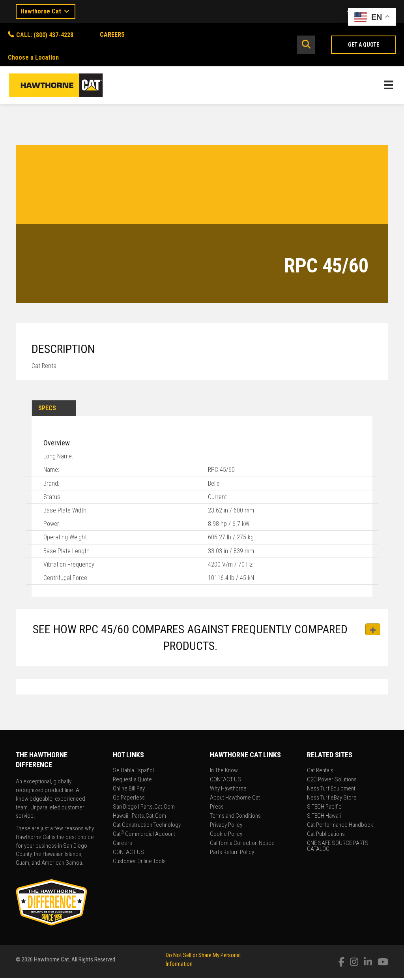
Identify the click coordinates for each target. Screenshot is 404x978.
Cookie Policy (226, 834)
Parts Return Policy (232, 852)
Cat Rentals (320, 771)
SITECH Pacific (324, 807)
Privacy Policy (226, 825)
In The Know (224, 771)
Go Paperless (129, 798)
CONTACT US (128, 852)
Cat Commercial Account (144, 834)
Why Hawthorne (228, 789)
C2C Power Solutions (332, 780)
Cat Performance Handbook (340, 825)
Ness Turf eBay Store (332, 798)
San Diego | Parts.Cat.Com (144, 807)
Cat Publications (326, 834)
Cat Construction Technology (147, 825)
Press (217, 807)
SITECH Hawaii (324, 816)
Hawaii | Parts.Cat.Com (139, 816)
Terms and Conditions (235, 816)
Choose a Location (33, 57)
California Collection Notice (242, 843)
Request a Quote (132, 780)
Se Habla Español (133, 771)
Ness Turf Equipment (331, 789)
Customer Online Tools (139, 861)
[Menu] (389, 85)
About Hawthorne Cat (235, 798)
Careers (122, 843)
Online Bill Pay (129, 789)
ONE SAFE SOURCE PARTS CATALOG (337, 846)
